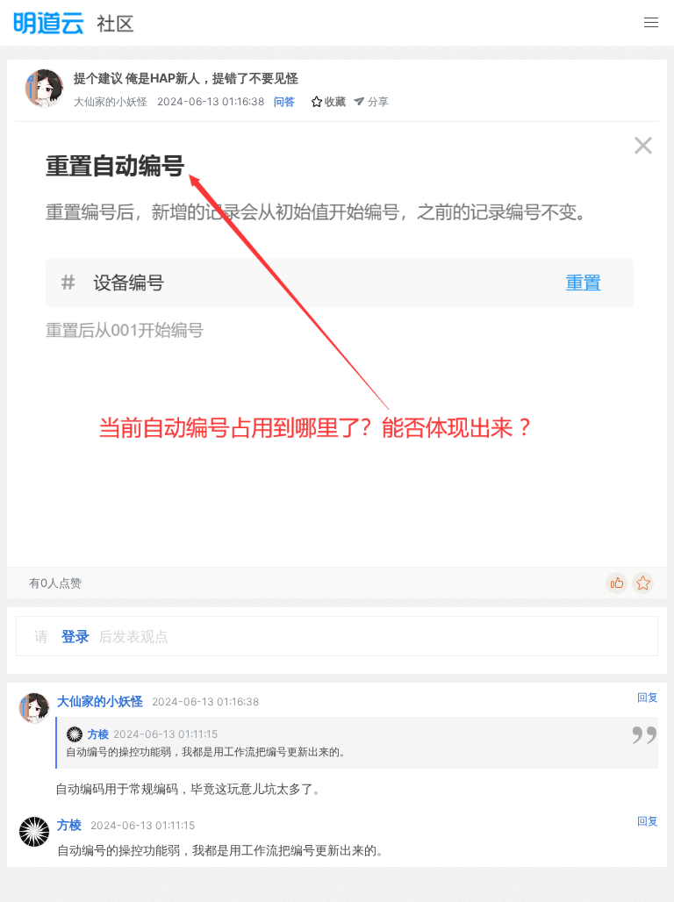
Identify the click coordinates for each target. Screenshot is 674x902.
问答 (284, 101)
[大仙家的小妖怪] (44, 102)
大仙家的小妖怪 (110, 101)
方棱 (69, 824)
